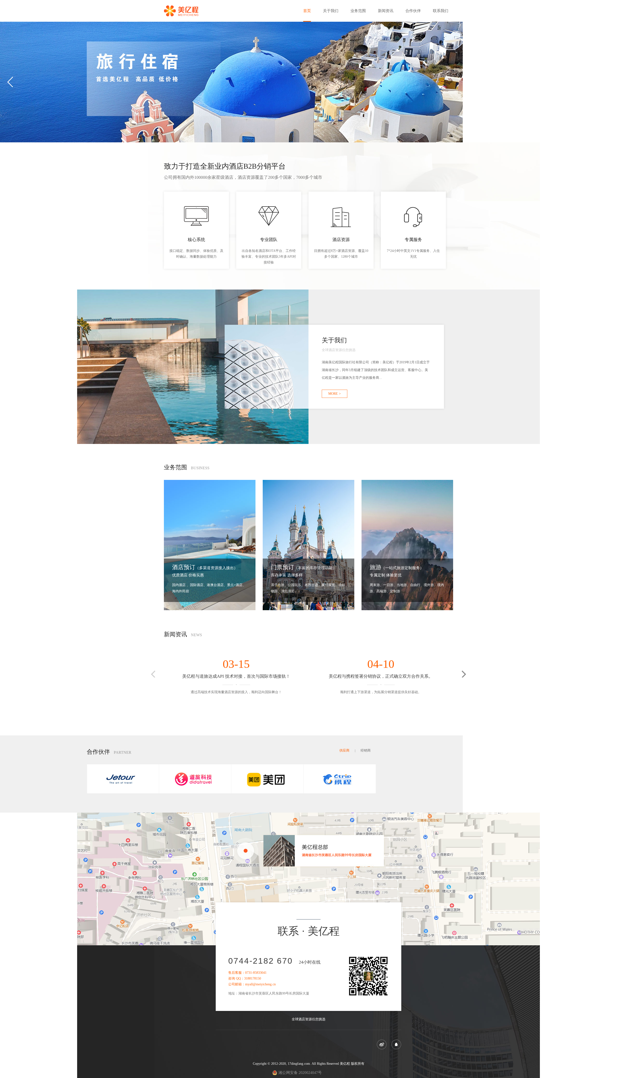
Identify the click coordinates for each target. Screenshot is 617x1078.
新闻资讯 (385, 11)
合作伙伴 (413, 11)
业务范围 (358, 11)
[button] (606, 82)
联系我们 (440, 11)
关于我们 (330, 11)
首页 (307, 11)
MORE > (334, 393)
